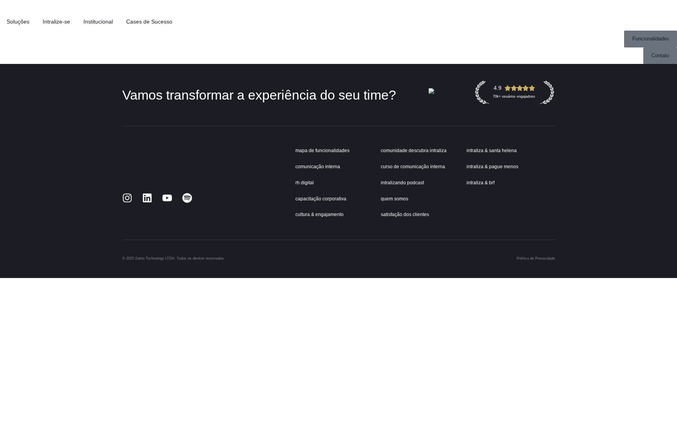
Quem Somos (394, 199)
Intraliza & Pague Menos (492, 166)
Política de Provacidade (536, 258)
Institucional (98, 22)
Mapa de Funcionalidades (322, 150)
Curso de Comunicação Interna (413, 166)
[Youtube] (167, 198)
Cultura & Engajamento (319, 214)
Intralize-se (56, 22)
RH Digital (304, 182)
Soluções (18, 22)
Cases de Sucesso (149, 22)
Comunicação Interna (317, 166)
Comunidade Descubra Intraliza (414, 150)
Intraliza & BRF (480, 182)
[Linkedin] (147, 198)
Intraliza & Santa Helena (492, 150)
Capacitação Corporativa (320, 199)
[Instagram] (127, 198)
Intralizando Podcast (402, 182)
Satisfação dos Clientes (405, 214)
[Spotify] (187, 198)
